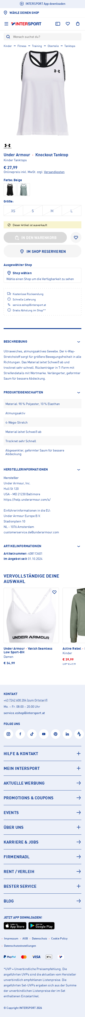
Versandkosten (54, 172)
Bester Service (20, 886)
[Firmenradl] (42, 856)
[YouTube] (44, 734)
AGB (25, 938)
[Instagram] (8, 734)
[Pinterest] (55, 734)
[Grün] (23, 189)
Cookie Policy (59, 938)
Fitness (21, 46)
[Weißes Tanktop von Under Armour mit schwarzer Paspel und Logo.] (42, 93)
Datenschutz (39, 938)
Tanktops (69, 46)
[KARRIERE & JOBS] (42, 842)
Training (37, 46)
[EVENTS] (42, 812)
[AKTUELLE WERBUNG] (42, 783)
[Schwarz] (10, 189)
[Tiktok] (32, 734)
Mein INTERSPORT (22, 768)
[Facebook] (20, 734)
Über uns (14, 827)
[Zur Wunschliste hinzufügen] (75, 237)
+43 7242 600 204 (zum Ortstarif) (25, 700)
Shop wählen (22, 273)
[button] (42, 341)
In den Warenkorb (39, 237)
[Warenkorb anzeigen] (77, 24)
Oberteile (53, 46)
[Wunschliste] (67, 24)
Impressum (11, 938)
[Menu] (6, 24)
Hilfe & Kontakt (21, 753)
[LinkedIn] (67, 734)
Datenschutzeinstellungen (20, 945)
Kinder (8, 46)
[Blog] (42, 901)
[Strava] (79, 734)
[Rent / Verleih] (42, 871)
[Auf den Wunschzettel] (54, 592)
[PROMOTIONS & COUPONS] (42, 797)
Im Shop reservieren (46, 251)
